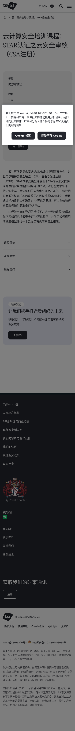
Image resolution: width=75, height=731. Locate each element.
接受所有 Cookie (51, 135)
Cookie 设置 (23, 135)
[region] (37, 124)
